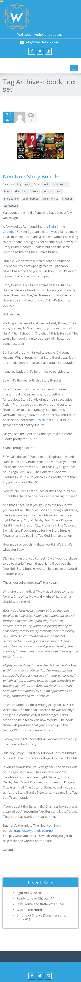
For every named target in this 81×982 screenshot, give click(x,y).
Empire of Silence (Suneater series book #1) (42, 917)
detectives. (21, 191)
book (45, 184)
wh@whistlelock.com (42, 42)
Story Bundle (11, 198)
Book (28, 184)
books (7, 191)
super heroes (30, 198)
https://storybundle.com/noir (34, 831)
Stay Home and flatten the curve (40, 904)
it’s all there (45, 420)
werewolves (11, 205)
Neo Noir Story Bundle (31, 176)
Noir (59, 191)
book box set (60, 184)
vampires (67, 198)
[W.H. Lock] (40, 17)
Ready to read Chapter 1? (35, 898)
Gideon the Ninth (29, 910)
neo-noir (48, 191)
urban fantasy (50, 198)
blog (18, 184)
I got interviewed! (29, 893)
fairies (35, 191)
